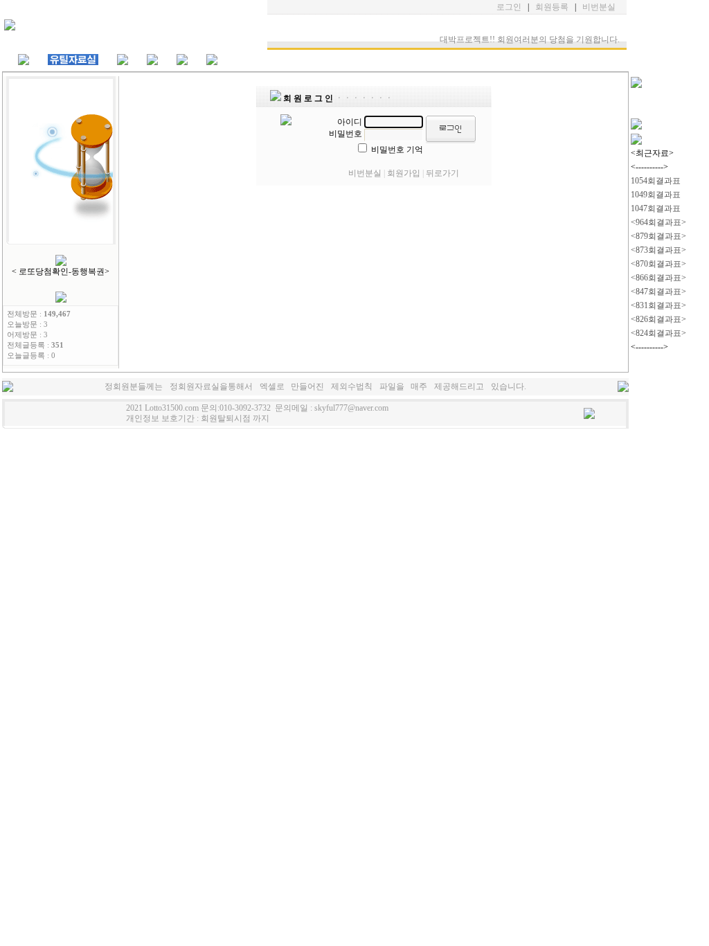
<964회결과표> (658, 222)
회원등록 (551, 7)
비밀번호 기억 (397, 149)
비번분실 (599, 7)
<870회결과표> (658, 264)
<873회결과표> (658, 250)
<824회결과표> (658, 333)
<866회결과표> (658, 278)
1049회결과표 (656, 194)
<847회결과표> (658, 291)
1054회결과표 (656, 181)
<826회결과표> (658, 319)
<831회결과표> (658, 305)
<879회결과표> (658, 236)
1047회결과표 (656, 208)
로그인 (508, 7)
